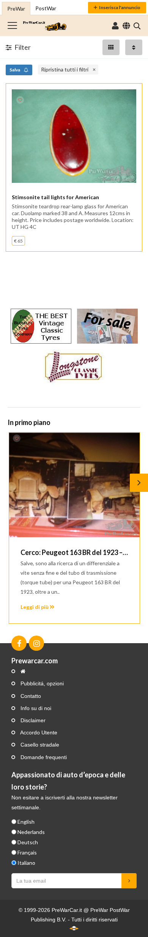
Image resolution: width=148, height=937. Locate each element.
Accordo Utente (38, 732)
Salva (15, 70)
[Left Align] (111, 47)
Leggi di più (35, 607)
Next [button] (139, 483)
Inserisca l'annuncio (119, 7)
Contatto (30, 696)
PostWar (45, 8)
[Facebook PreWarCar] (19, 643)
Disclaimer (32, 720)
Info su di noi (35, 708)
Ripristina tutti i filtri (64, 69)
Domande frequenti (43, 757)
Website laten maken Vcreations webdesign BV (74, 927)
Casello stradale (39, 745)
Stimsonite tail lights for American (55, 197)
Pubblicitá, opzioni (41, 683)
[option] (74, 528)
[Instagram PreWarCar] (36, 643)
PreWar (16, 8)
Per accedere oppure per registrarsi (115, 26)
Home (44, 25)
